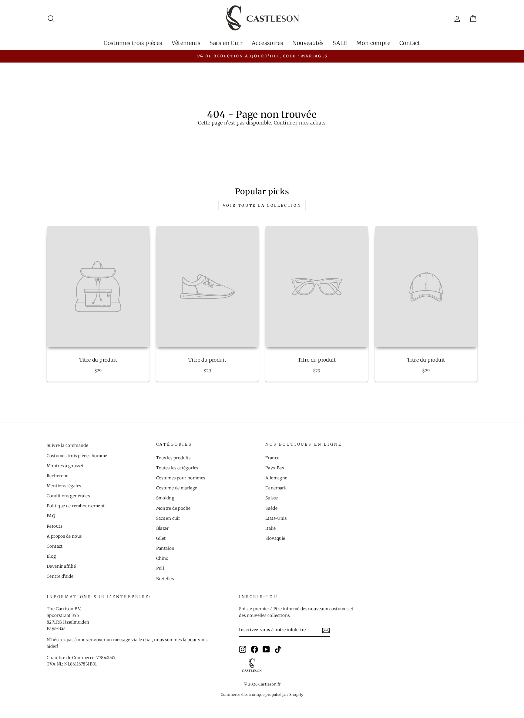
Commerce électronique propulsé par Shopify (262, 694)
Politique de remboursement (76, 506)
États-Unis (276, 518)
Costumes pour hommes (180, 478)
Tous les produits (173, 458)
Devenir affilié (61, 566)
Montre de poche (173, 508)
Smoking (165, 498)
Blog (51, 556)
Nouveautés (308, 42)
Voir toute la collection (262, 205)
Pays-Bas (274, 468)
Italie (270, 528)
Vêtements (186, 42)
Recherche (58, 475)
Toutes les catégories (177, 468)
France (272, 458)
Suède (271, 508)
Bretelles (165, 578)
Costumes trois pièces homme (77, 455)
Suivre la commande (67, 445)
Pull (160, 568)
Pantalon (165, 548)
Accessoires (267, 42)
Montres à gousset (65, 465)
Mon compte (373, 42)
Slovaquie (275, 538)
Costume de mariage (176, 488)
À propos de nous (64, 536)
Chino (162, 558)
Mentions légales (64, 485)
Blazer (162, 528)
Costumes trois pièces (133, 42)
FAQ (51, 516)
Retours (54, 526)
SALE (340, 42)
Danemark (276, 488)
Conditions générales (68, 496)
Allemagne (276, 478)
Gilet (161, 538)
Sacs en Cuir (226, 42)
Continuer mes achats (300, 123)
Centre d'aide (60, 576)
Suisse (271, 498)
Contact (409, 42)
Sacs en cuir (168, 518)
